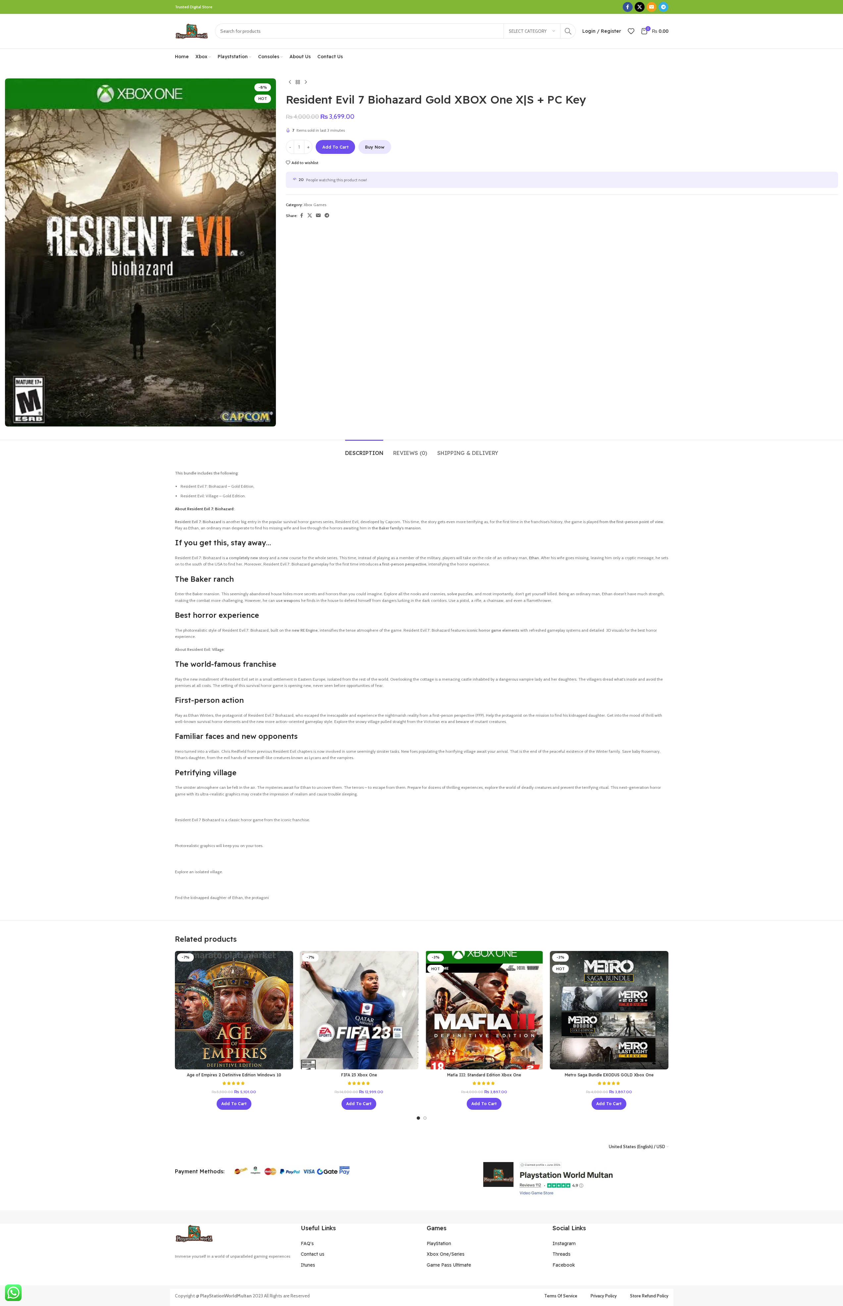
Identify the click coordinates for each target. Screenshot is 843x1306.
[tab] (364, 450)
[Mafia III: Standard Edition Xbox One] (484, 1010)
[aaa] (547, 1178)
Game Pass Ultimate (449, 1265)
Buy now (375, 147)
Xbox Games (315, 204)
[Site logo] (191, 30)
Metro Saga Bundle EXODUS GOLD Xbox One (609, 1074)
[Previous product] (290, 82)
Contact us (312, 1254)
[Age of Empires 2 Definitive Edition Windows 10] (234, 1010)
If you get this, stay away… (224, 542)
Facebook (564, 1265)
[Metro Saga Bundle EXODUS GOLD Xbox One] (609, 1010)
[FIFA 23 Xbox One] (359, 1010)
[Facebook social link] (628, 7)
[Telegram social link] (663, 7)
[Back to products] (298, 82)
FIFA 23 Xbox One (359, 1074)
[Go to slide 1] (418, 1118)
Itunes (308, 1265)
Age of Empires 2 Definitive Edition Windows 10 (234, 1074)
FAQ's (307, 1243)
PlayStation (439, 1243)
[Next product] (306, 82)
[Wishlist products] (631, 31)
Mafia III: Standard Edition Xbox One (484, 1074)
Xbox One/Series (445, 1254)
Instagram (564, 1243)
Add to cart (335, 147)
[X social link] (640, 7)
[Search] (568, 31)
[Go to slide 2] (425, 1118)
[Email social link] (652, 7)
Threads (561, 1254)
